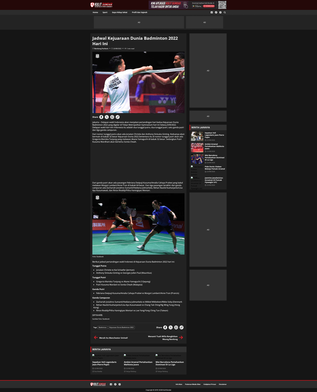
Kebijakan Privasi (210, 384)
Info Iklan (179, 384)
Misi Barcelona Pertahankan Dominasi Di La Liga (170, 363)
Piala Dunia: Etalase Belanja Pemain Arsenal (215, 168)
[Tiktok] (216, 12)
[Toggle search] (225, 12)
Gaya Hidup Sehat (119, 12)
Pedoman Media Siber (193, 384)
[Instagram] (220, 12)
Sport (105, 12)
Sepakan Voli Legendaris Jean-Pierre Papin (104, 363)
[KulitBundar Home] (101, 4)
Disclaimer (223, 384)
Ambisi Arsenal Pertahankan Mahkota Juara (138, 363)
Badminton (103, 327)
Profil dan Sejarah (139, 12)
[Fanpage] (212, 12)
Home (95, 12)
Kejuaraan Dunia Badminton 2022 (121, 327)
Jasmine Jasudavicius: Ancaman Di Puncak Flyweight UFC (214, 180)
